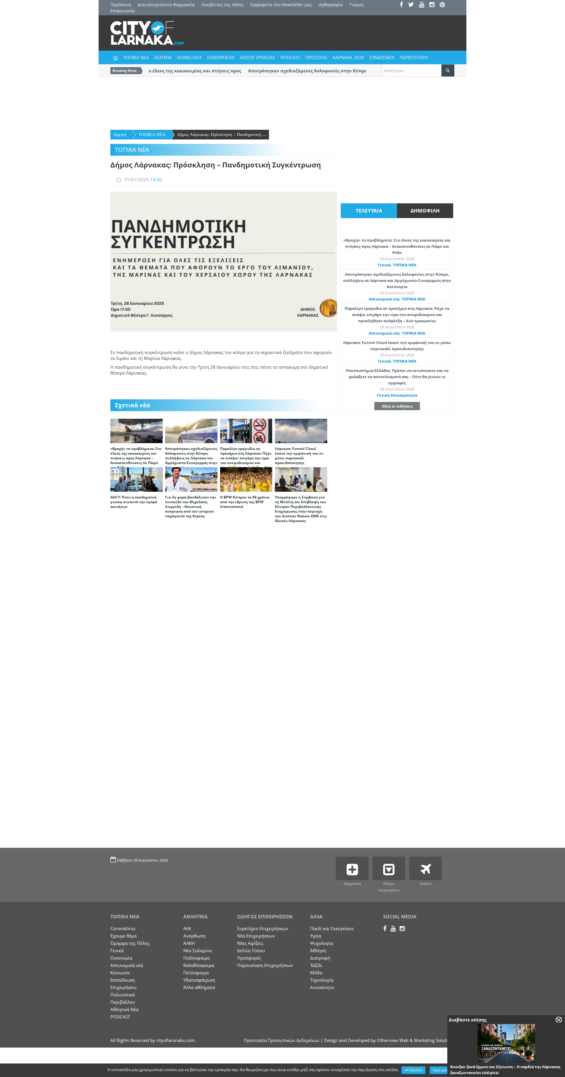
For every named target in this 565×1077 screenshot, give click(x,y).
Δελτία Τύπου (251, 950)
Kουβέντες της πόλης (223, 4)
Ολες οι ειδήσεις (397, 406)
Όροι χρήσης (443, 1070)
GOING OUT (189, 57)
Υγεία (315, 936)
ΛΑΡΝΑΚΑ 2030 (348, 57)
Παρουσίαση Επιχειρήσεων (265, 965)
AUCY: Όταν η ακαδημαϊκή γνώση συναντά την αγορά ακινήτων (133, 502)
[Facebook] (403, 5)
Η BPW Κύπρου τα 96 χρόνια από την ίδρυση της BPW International (245, 502)
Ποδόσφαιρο (196, 958)
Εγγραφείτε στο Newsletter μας (281, 4)
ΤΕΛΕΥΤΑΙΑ (369, 210)
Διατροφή (320, 958)
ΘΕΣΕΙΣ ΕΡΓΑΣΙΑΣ (257, 57)
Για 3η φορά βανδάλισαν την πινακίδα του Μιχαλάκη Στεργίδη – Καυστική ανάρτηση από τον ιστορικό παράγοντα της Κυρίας (190, 506)
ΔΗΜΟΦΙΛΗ (425, 210)
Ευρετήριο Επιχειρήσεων (262, 928)
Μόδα (316, 972)
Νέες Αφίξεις (250, 943)
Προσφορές (249, 958)
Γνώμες (357, 4)
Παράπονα (120, 4)
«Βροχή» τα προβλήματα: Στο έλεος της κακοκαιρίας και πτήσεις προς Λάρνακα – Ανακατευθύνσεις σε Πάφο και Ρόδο (135, 458)
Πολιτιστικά (122, 995)
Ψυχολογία (321, 943)
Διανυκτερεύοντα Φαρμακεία (166, 4)
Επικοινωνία (122, 11)
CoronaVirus (122, 928)
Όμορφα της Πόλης (130, 943)
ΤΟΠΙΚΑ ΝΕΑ (136, 57)
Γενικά (384, 264)
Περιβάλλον (122, 1002)
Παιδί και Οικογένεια (331, 928)
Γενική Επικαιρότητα (397, 395)
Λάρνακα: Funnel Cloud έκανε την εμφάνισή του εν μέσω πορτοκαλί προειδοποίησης (299, 455)
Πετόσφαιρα (196, 972)
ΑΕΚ (187, 928)
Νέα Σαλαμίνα (197, 950)
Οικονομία (121, 958)
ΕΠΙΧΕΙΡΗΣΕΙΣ (221, 57)
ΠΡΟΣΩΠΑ (316, 57)
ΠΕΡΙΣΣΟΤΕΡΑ (414, 57)
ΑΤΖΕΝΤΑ (163, 57)
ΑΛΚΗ (189, 943)
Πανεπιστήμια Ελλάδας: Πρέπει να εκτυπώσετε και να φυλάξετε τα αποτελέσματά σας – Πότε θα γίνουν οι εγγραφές (397, 376)
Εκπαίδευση (122, 980)
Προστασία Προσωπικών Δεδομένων (281, 1040)
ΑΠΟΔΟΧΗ (413, 1070)
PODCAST (290, 57)
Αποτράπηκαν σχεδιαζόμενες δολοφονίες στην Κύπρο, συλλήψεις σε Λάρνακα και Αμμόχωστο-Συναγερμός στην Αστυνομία (191, 458)
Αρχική (120, 134)
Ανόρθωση (194, 936)
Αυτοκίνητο (322, 987)
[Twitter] (413, 5)
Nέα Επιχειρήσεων (256, 936)
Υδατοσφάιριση (199, 980)
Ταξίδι (316, 965)
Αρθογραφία (331, 4)
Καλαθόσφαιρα (198, 965)
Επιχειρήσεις (123, 987)
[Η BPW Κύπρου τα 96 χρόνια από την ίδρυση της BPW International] (246, 479)
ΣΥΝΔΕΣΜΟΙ (382, 57)
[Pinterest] (444, 5)
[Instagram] (433, 5)
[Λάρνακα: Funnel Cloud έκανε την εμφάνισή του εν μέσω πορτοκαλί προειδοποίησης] (301, 430)
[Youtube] (423, 5)
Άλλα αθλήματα (199, 987)
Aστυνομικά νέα (384, 299)
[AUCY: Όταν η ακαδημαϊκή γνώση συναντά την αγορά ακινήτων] (136, 479)
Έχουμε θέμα (123, 936)
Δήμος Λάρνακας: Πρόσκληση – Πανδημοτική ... (221, 134)
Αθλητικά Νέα (124, 1009)
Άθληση (318, 950)
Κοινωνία (119, 972)
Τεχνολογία (321, 980)
